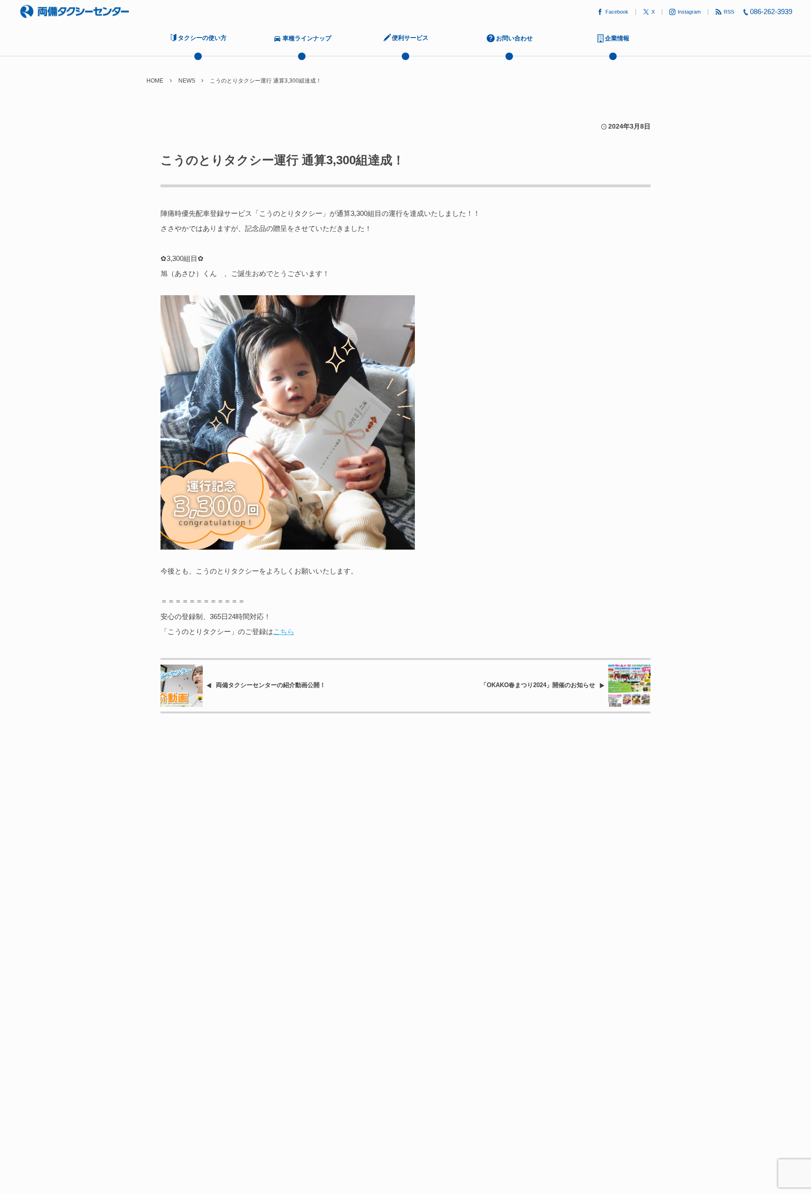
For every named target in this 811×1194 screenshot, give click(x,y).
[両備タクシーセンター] (74, 12)
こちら (283, 631)
